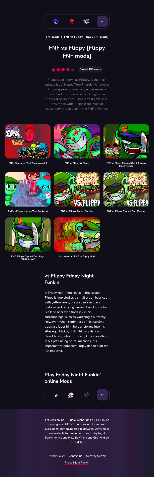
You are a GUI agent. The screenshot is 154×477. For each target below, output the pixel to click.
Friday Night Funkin (77, 463)
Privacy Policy (56, 456)
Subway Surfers (96, 456)
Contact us (75, 456)
